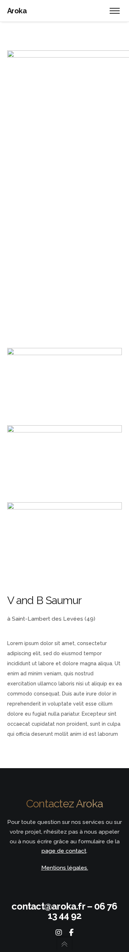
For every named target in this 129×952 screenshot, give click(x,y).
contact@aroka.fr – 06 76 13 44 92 (64, 911)
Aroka (17, 10)
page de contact (64, 850)
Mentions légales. (64, 867)
